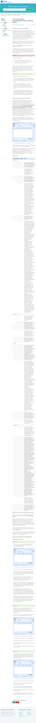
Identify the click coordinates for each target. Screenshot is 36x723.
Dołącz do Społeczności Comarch (7, 715)
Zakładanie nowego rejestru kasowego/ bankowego (4, 24)
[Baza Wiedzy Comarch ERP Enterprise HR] (6, 2)
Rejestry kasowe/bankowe (20, 24)
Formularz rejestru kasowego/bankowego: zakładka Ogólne (6, 30)
